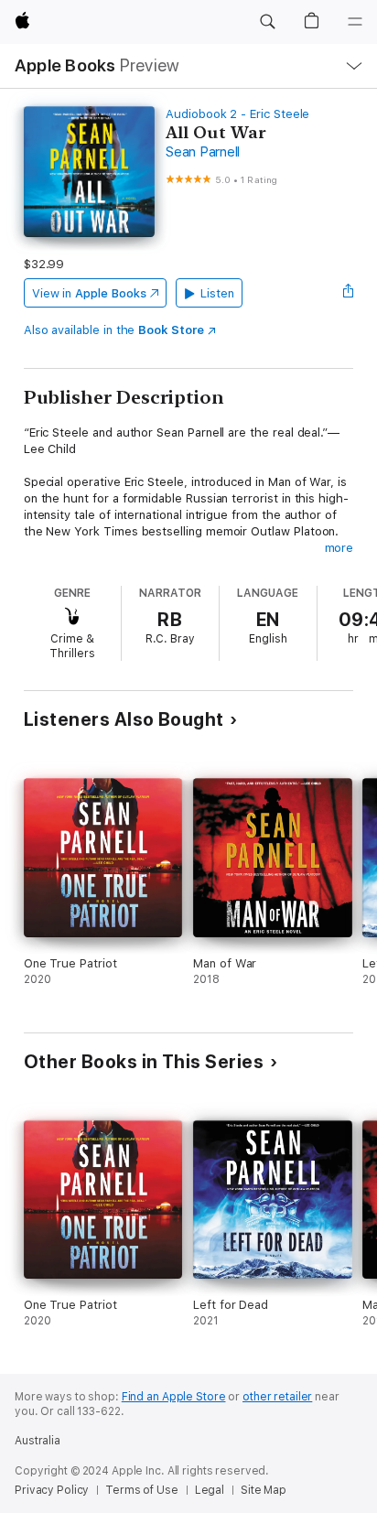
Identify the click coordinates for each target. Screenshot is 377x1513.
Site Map (263, 1490)
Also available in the (114, 330)
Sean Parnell (203, 152)
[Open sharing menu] (348, 293)
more (339, 548)
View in (89, 293)
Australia (37, 1440)
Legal (209, 1490)
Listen (217, 293)
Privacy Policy (52, 1490)
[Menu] (355, 22)
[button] (267, 22)
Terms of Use (141, 1490)
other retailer (277, 1396)
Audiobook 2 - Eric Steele (237, 114)
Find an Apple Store (174, 1396)
